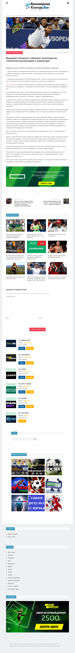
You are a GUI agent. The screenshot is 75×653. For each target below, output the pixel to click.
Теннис (10, 569)
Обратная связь (13, 534)
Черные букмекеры (13, 580)
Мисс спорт (11, 552)
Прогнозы (11, 583)
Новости (10, 555)
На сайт (29, 348)
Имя (7, 318)
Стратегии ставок (13, 589)
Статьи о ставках (13, 586)
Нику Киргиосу (10, 84)
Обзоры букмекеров (14, 577)
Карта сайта (11, 536)
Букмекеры (11, 563)
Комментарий (10, 296)
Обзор (22, 348)
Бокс (9, 560)
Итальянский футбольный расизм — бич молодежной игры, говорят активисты (52, 202)
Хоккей (10, 575)
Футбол (10, 572)
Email (41, 318)
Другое (10, 566)
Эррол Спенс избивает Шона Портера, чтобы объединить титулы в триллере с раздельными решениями (23, 203)
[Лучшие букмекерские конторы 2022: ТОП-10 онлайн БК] (37, 4)
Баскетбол (11, 558)
